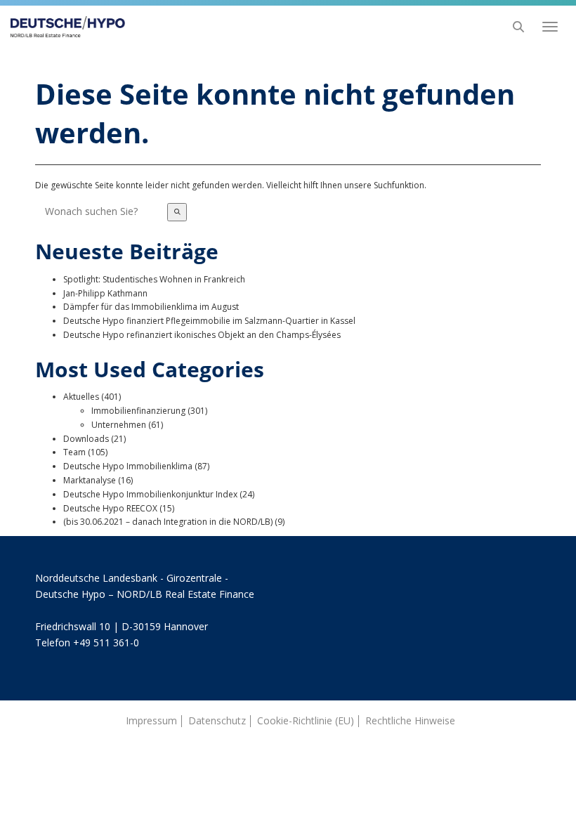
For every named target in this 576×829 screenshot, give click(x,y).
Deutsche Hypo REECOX (110, 508)
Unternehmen (118, 425)
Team (74, 452)
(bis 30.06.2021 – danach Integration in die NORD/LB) (168, 522)
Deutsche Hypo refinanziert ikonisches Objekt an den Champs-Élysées (202, 335)
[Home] (63, 27)
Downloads (86, 439)
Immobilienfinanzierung (138, 411)
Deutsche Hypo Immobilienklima (127, 466)
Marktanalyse (89, 480)
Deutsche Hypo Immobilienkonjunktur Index (150, 494)
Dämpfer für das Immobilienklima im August (151, 307)
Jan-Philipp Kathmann (105, 293)
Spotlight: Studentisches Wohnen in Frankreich (154, 279)
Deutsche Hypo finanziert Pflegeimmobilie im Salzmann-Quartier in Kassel (209, 321)
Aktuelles (81, 397)
